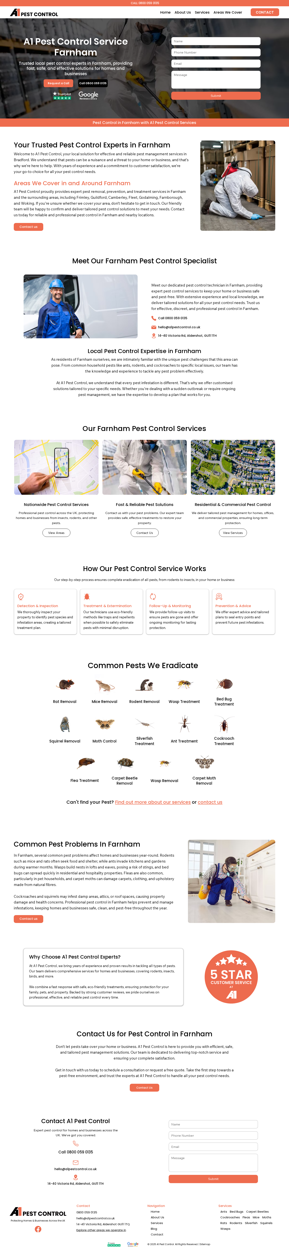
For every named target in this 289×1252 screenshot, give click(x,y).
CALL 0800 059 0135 (145, 3)
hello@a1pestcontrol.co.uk (179, 327)
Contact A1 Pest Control (75, 1121)
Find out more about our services (153, 802)
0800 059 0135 (86, 1212)
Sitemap (205, 1244)
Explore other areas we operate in (101, 1230)
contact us (210, 802)
